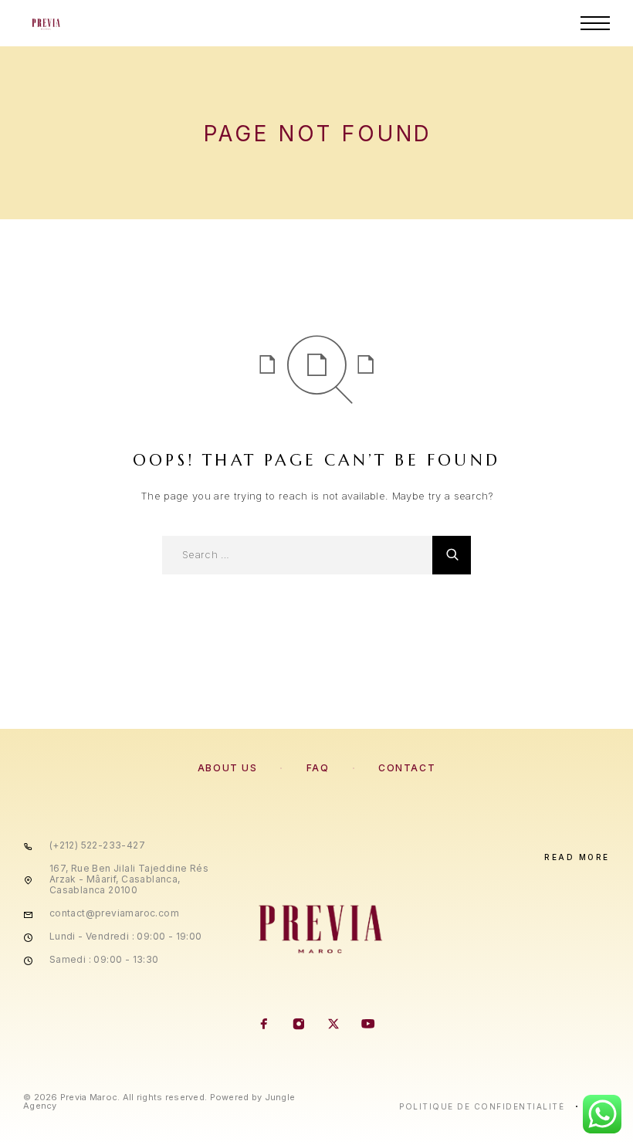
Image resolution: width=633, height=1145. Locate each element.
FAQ (318, 768)
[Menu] (595, 23)
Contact (406, 768)
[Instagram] (299, 1025)
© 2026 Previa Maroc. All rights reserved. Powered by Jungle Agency (159, 1101)
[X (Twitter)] (333, 1025)
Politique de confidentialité (481, 1106)
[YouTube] (368, 1025)
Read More (577, 857)
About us (227, 768)
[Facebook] (264, 1025)
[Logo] (45, 23)
